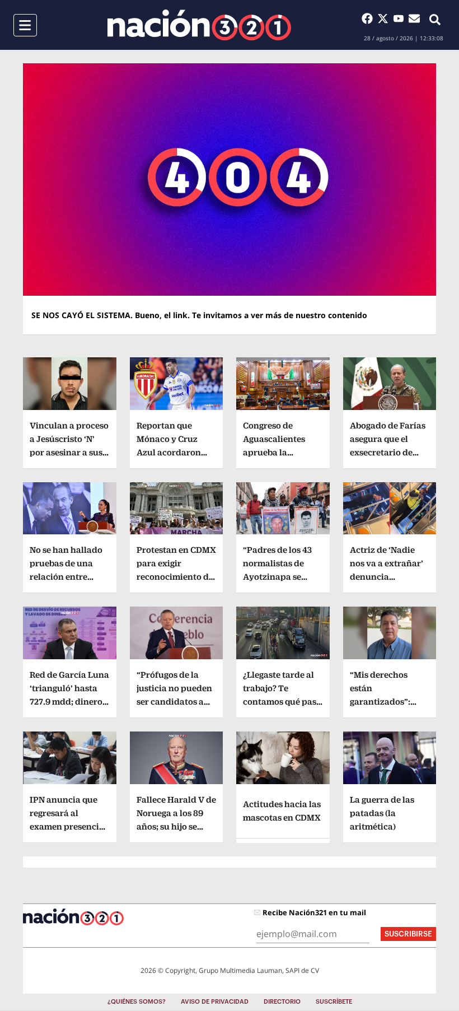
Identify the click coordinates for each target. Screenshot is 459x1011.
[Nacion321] (199, 25)
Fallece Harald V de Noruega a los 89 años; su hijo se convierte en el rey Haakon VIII (176, 826)
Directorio (282, 1002)
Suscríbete (334, 1002)
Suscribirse (408, 934)
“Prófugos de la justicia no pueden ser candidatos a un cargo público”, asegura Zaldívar (174, 701)
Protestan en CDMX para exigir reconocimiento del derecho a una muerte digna (176, 576)
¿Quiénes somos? (136, 1002)
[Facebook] (369, 18)
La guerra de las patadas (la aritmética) (382, 813)
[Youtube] (401, 18)
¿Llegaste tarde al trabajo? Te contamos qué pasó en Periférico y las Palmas (282, 701)
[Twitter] (385, 18)
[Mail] (414, 18)
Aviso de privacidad (215, 1002)
